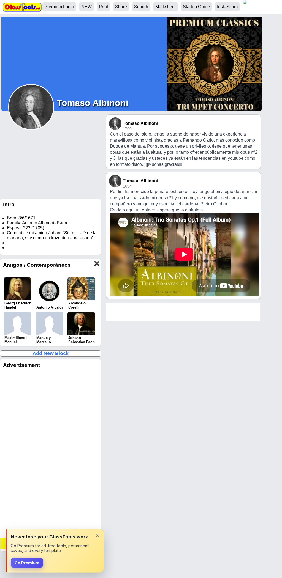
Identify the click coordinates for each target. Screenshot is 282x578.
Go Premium (27, 562)
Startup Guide (196, 6)
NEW (86, 6)
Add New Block (50, 353)
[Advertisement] (50, 454)
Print (103, 6)
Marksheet (165, 6)
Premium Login (59, 6)
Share (121, 6)
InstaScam (227, 6)
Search (141, 6)
